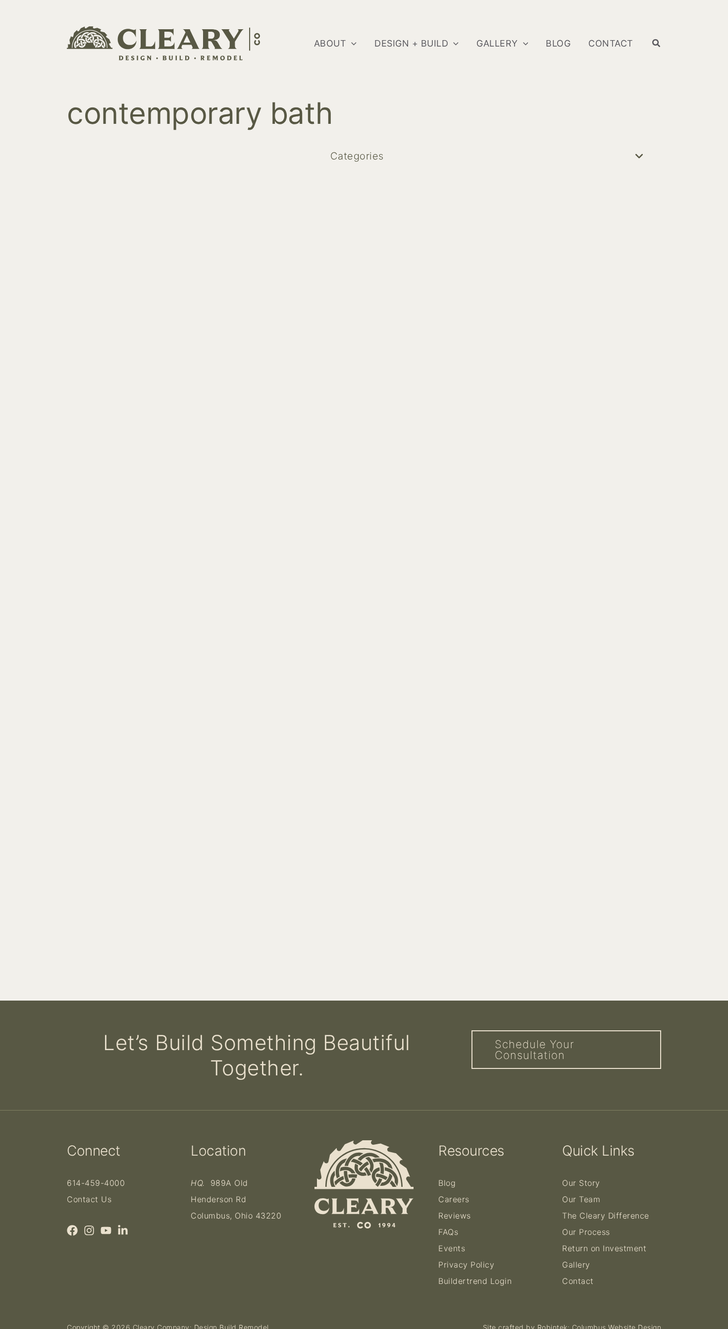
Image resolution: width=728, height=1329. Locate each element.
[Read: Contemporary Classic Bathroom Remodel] (210, 475)
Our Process (586, 1232)
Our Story (581, 1183)
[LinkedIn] (122, 1230)
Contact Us (89, 1199)
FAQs (448, 1232)
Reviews (454, 1216)
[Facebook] (72, 1230)
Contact (578, 1281)
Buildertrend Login (475, 1281)
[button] (351, 43)
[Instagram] (89, 1230)
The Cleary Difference (605, 1216)
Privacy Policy (466, 1265)
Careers (453, 1199)
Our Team (581, 1199)
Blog (447, 1183)
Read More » (108, 784)
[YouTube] (106, 1230)
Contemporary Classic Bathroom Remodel (200, 696)
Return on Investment (604, 1248)
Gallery (576, 1265)
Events (451, 1248)
